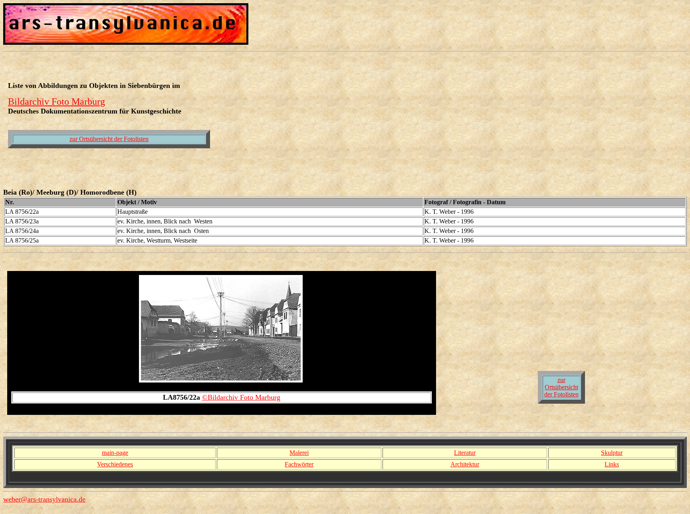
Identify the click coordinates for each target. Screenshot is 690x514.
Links (612, 464)
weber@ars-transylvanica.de (44, 499)
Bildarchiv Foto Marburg (56, 101)
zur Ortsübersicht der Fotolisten (109, 138)
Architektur (464, 464)
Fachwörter (299, 464)
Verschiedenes (115, 464)
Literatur (465, 452)
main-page (115, 452)
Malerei (299, 452)
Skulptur (612, 452)
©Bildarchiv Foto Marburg (241, 397)
